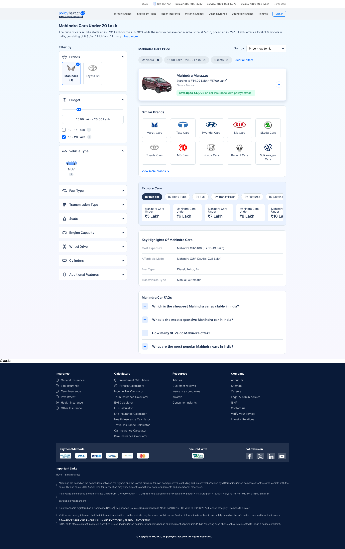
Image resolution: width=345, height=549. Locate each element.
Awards (177, 397)
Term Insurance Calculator (131, 397)
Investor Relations (242, 419)
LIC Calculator (123, 408)
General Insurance (72, 380)
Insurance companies (186, 391)
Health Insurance (72, 402)
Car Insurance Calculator (130, 430)
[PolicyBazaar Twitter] (260, 456)
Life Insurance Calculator (130, 413)
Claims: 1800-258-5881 (255, 3)
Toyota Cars (154, 155)
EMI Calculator (123, 402)
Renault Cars (239, 155)
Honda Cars (211, 155)
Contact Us (280, 3)
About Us (237, 380)
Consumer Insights (184, 402)
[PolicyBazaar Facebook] (249, 456)
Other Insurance (71, 408)
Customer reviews (184, 385)
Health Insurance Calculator (132, 419)
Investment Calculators (134, 380)
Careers (236, 391)
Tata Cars (182, 132)
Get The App (164, 3)
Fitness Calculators (131, 385)
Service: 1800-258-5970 (221, 3)
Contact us (238, 408)
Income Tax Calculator (128, 391)
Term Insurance (71, 391)
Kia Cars (239, 132)
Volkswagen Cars (268, 157)
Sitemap (236, 385)
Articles (177, 380)
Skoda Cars (268, 132)
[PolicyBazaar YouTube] (282, 456)
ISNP (234, 402)
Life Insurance (70, 385)
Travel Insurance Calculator (132, 425)
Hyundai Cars (211, 132)
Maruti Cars (154, 132)
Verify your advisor (243, 413)
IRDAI (59, 474)
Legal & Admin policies (245, 397)
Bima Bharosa (72, 474)
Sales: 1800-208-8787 (188, 3)
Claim (145, 3)
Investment (68, 397)
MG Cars (182, 155)
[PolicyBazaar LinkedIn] (271, 456)
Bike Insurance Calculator (130, 436)
